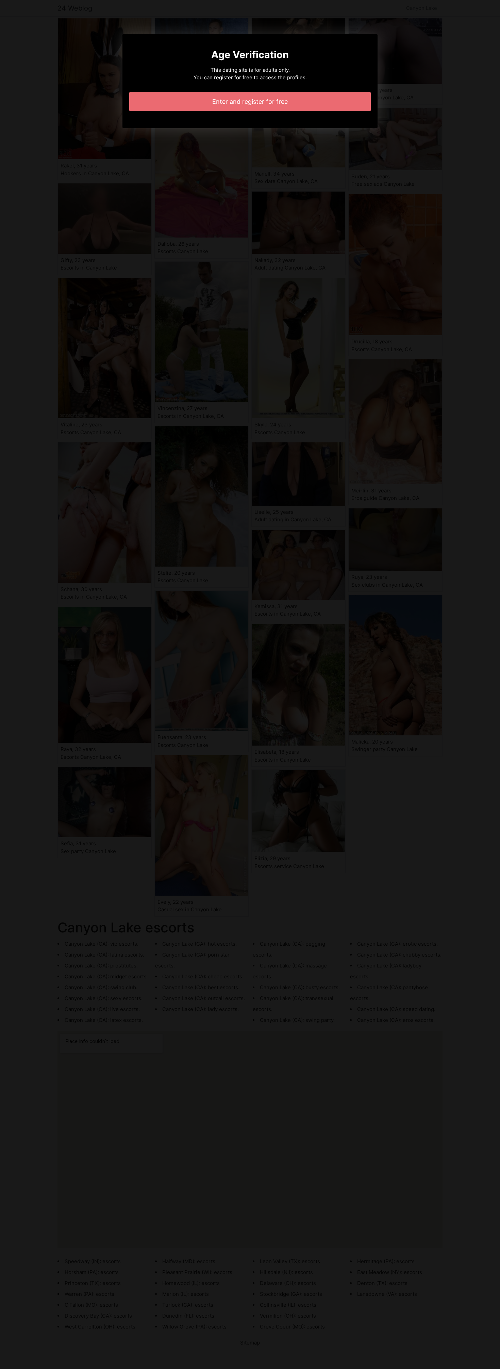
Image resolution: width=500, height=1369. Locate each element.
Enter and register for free (250, 101)
